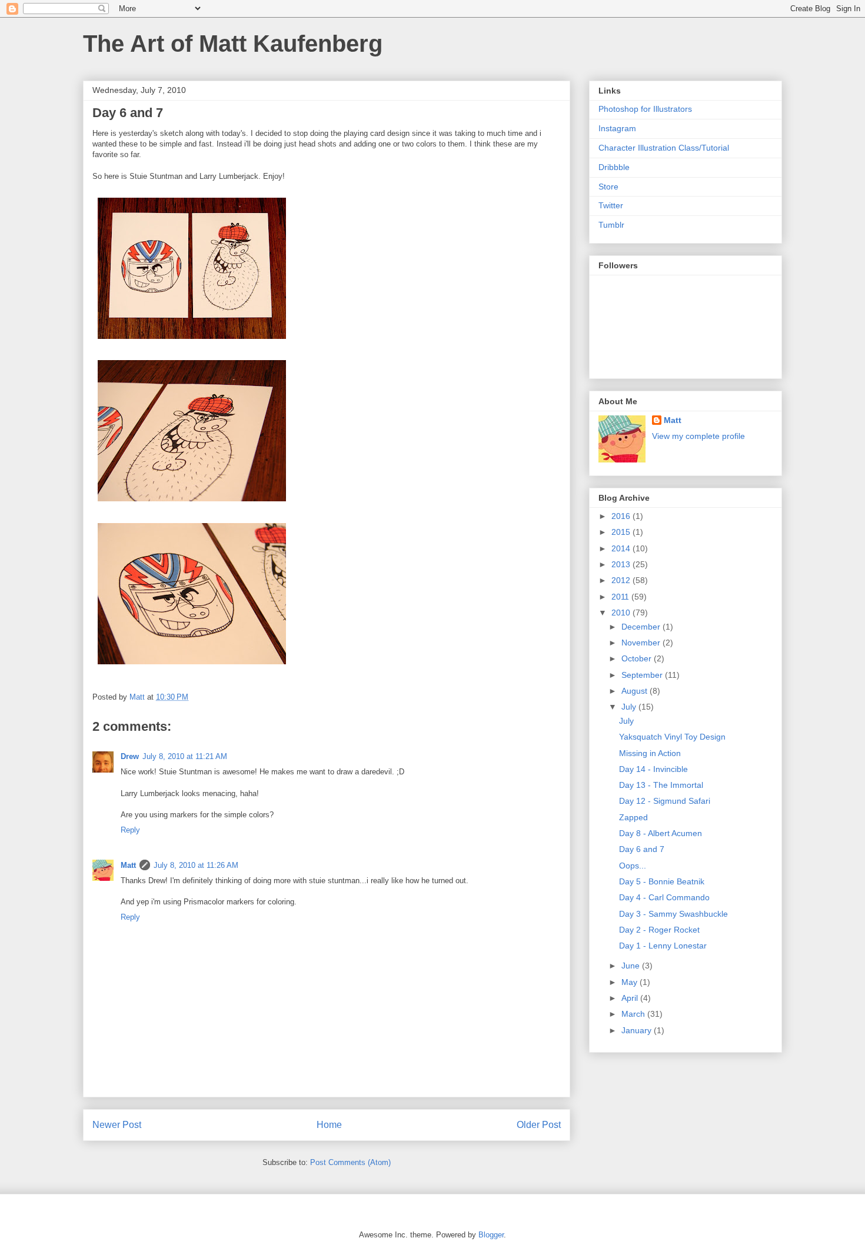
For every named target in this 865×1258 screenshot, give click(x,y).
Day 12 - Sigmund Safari (664, 801)
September (643, 675)
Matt (128, 865)
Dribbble (614, 167)
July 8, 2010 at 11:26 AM (196, 865)
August (635, 690)
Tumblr (611, 224)
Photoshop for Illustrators (645, 109)
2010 (622, 612)
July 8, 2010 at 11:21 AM (184, 756)
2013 (622, 564)
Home (329, 1125)
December (642, 626)
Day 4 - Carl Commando (664, 897)
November (642, 642)
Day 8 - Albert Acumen (660, 833)
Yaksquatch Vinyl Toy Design (672, 736)
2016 (622, 516)
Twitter (610, 205)
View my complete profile (698, 436)
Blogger (491, 1234)
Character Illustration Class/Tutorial (663, 147)
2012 (622, 580)
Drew (130, 756)
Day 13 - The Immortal (661, 785)
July (629, 706)
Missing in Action (650, 753)
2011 (621, 596)
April (630, 998)
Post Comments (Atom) (350, 1162)
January (637, 1030)
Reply (130, 830)
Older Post (539, 1125)
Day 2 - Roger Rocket (659, 929)
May (630, 982)
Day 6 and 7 (641, 849)
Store (608, 186)
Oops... (632, 865)
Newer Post (116, 1125)
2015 (622, 532)
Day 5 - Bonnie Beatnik (661, 881)
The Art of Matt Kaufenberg (232, 43)
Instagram (617, 128)
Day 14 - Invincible (653, 769)
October (637, 658)
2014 (622, 548)
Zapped (633, 817)
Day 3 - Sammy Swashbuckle (673, 913)
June (631, 965)
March (634, 1014)
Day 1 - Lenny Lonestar (663, 945)
